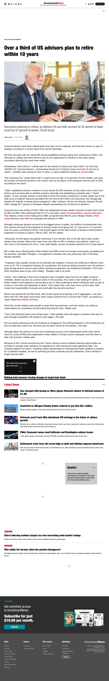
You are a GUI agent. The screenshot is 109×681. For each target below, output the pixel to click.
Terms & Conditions (10, 654)
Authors (6, 662)
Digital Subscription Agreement (67, 652)
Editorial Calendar (48, 654)
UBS (26, 218)
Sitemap (6, 667)
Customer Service (29, 648)
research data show (84, 213)
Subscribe (14, 627)
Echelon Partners (30, 299)
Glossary (6, 648)
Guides (45, 648)
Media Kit (45, 651)
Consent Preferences (10, 659)
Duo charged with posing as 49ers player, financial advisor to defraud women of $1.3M (62, 392)
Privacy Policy (8, 651)
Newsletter (65, 646)
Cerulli (84, 172)
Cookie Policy (8, 656)
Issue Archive (66, 648)
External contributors (10, 664)
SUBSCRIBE (100, 4)
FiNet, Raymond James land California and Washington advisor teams (56, 432)
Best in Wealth (47, 646)
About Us (7, 646)
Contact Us (27, 646)
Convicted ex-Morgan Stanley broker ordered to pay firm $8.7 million (56, 405)
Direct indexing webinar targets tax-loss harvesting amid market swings (42, 535)
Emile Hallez (18, 137)
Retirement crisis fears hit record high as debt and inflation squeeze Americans (62, 443)
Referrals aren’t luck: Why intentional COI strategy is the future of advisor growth (58, 419)
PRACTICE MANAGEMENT (12, 39)
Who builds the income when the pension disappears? (32, 549)
